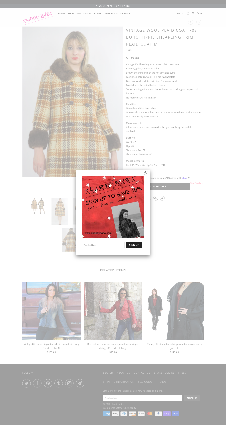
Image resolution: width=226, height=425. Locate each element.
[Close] (146, 172)
